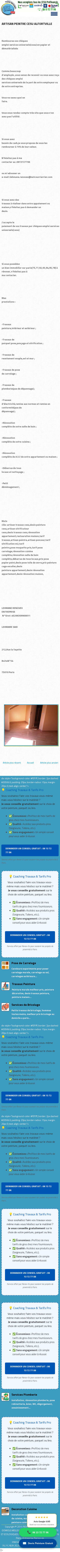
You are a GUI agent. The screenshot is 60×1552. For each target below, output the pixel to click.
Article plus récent (12, 762)
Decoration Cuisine (24, 1509)
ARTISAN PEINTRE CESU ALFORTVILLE (27, 23)
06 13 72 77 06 (37, 1532)
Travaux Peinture (23, 984)
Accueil (30, 762)
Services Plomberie (24, 1394)
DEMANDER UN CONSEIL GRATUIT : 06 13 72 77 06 (29, 850)
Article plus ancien (49, 762)
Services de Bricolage (26, 1004)
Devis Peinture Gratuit (38, 1543)
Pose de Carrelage (24, 963)
